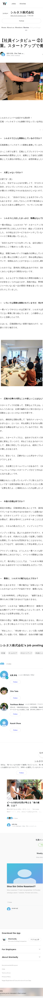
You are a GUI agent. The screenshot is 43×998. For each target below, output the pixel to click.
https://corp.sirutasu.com (18, 16)
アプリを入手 (35, 940)
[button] (22, 933)
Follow (21, 21)
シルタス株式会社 (22, 12)
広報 (3, 653)
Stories (26, 27)
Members (19, 27)
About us (10, 27)
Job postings (35, 27)
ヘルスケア (13, 653)
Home (3, 27)
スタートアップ (27, 653)
